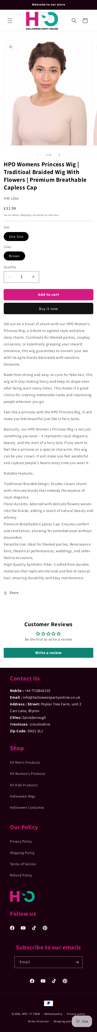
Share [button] (14, 592)
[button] (9, 20)
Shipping (25, 215)
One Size (16, 236)
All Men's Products (25, 762)
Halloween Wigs (22, 796)
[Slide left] (37, 154)
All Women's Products (28, 773)
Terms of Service (23, 864)
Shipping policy (63, 1021)
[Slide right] (59, 154)
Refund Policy (21, 875)
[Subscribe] (76, 962)
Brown (14, 256)
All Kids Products (24, 785)
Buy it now (48, 308)
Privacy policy (76, 1014)
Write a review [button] (48, 652)
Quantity (10, 267)
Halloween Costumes (27, 807)
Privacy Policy (21, 841)
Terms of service (38, 1021)
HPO (24, 1013)
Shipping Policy (22, 852)
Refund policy (53, 1014)
